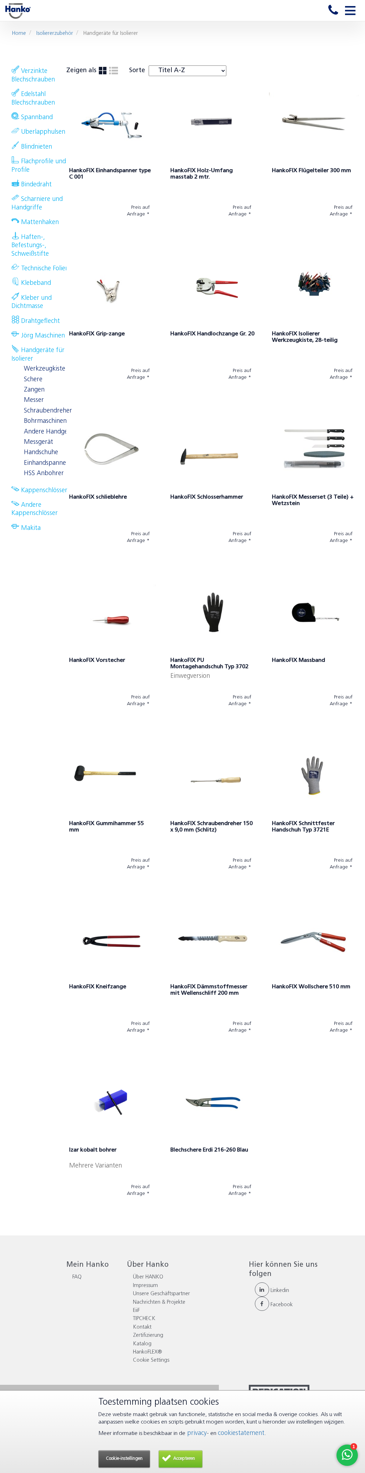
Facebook (281, 1305)
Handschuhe (41, 453)
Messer (34, 400)
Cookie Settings (151, 1360)
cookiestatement (241, 1433)
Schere (33, 380)
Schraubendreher (48, 411)
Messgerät (38, 442)
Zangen (34, 390)
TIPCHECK (144, 1319)
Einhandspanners (47, 463)
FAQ (77, 1277)
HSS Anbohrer (44, 473)
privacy (196, 1433)
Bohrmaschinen (45, 421)
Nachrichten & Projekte (159, 1302)
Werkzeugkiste (44, 369)
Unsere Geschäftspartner (161, 1294)
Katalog (142, 1344)
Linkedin (279, 1290)
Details (83, 232)
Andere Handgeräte (51, 432)
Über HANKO (148, 1277)
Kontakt (142, 1327)
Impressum (145, 1285)
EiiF (136, 1310)
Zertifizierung (148, 1335)
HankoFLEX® (147, 1352)
